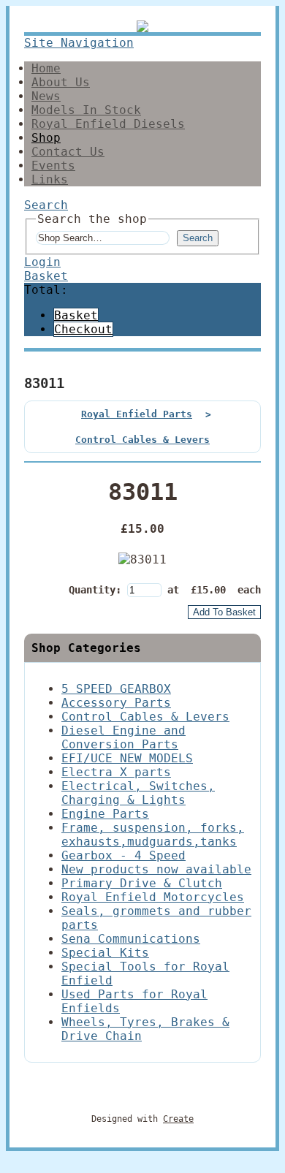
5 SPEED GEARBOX (116, 689)
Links (49, 179)
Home (46, 68)
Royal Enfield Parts (136, 414)
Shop (46, 138)
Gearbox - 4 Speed (123, 855)
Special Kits (105, 953)
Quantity (92, 590)
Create (178, 1119)
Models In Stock (86, 110)
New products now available (156, 869)
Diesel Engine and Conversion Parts (123, 737)
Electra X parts (116, 772)
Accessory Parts (116, 703)
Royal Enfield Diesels (108, 124)
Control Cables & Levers (142, 439)
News (46, 96)
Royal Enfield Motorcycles (152, 897)
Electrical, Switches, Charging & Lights (138, 793)
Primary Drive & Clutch (141, 883)
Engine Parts (105, 814)
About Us (60, 82)
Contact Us (67, 152)
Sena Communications (130, 939)
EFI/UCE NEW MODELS (127, 758)
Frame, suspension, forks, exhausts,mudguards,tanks (152, 835)
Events (53, 165)
